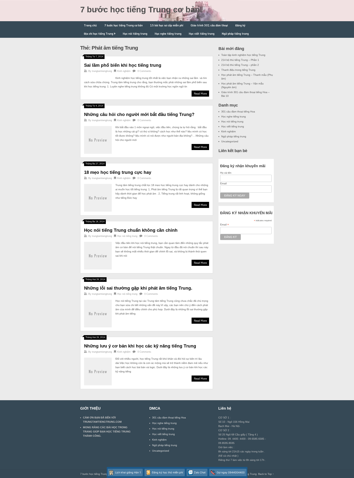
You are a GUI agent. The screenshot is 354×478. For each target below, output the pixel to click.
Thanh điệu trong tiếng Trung (238, 69)
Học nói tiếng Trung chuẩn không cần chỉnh (131, 230)
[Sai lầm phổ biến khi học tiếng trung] (98, 76)
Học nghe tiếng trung (168, 34)
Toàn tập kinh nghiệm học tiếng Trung (243, 54)
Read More (200, 93)
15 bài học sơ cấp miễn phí (166, 25)
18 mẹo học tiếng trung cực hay (117, 172)
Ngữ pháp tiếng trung (235, 34)
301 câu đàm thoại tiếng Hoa (238, 111)
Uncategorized (229, 141)
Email (223, 183)
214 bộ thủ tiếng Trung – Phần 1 (240, 59)
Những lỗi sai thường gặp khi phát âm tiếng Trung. (138, 288)
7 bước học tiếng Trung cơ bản (140, 9)
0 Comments (144, 71)
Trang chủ (90, 25)
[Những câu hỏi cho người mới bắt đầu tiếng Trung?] (98, 139)
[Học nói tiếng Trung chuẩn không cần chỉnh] (98, 255)
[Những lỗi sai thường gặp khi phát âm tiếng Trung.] (98, 313)
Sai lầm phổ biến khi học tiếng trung (122, 65)
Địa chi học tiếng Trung (98, 34)
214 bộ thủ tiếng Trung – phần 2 (240, 64)
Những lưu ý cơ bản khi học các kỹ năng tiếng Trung (140, 345)
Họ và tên (225, 172)
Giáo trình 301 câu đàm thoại (209, 25)
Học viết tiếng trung (201, 34)
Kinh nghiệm (124, 71)
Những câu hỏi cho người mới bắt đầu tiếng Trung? (139, 114)
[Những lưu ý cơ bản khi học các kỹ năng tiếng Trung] (98, 371)
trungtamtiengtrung (102, 71)
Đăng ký (240, 25)
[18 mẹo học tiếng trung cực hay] (98, 197)
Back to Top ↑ (266, 473)
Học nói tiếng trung (135, 34)
